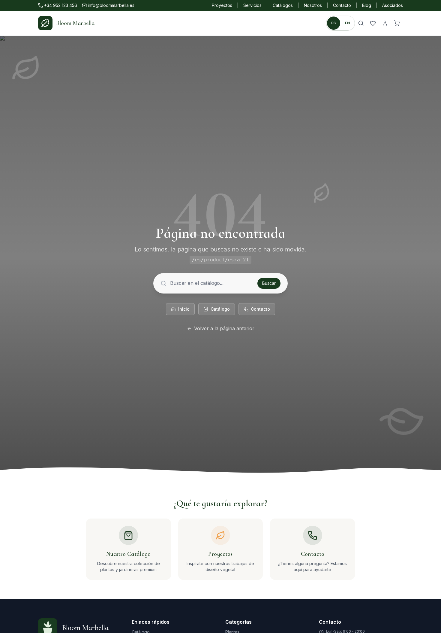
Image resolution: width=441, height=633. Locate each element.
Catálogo (220, 309)
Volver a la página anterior (224, 328)
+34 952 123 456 (60, 5)
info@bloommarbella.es (111, 5)
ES (333, 23)
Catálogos (283, 5)
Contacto (342, 5)
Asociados (392, 5)
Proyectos (222, 5)
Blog (366, 5)
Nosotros (313, 5)
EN (347, 23)
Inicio (184, 309)
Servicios (252, 5)
